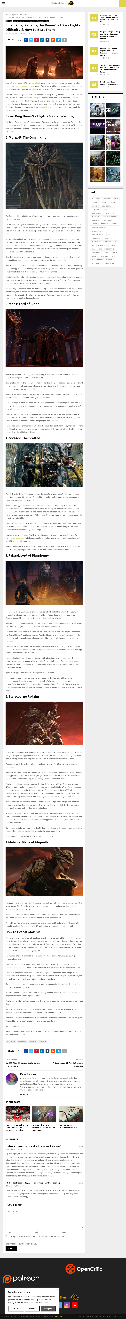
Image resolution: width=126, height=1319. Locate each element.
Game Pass (95, 209)
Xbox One (109, 259)
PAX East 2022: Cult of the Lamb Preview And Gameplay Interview (17, 1128)
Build (116, 199)
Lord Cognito (107, 220)
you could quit (18, 538)
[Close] (57, 1289)
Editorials (9, 21)
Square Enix (96, 252)
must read (42, 1042)
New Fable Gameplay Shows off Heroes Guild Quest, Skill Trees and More (109, 18)
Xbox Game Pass (97, 259)
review (113, 245)
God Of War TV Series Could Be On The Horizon (23, 1064)
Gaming (15, 21)
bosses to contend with (24, 86)
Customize (16, 1309)
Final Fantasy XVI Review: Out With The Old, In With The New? (33, 1146)
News (109, 1317)
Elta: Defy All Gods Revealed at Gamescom (109, 83)
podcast (108, 242)
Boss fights (11, 1042)
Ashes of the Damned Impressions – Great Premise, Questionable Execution (109, 52)
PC (26, 21)
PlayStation (96, 238)
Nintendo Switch (97, 231)
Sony (100, 249)
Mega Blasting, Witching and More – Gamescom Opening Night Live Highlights (110, 35)
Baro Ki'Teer (96, 199)
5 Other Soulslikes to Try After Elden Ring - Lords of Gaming (33, 1183)
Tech (115, 1317)
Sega (93, 249)
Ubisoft (94, 256)
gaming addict (97, 213)
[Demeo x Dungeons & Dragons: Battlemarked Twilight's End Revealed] (113, 126)
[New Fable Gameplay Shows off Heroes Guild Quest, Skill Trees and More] (97, 143)
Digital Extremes (106, 206)
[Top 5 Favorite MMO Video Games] (113, 143)
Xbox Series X (109, 263)
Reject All (32, 1309)
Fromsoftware (56, 83)
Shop (120, 1317)
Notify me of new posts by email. (21, 1244)
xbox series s (96, 263)
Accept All (48, 1309)
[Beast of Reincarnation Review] (97, 175)
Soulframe (110, 249)
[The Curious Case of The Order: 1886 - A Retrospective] (97, 159)
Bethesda (107, 199)
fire (29, 526)
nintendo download (99, 227)
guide (107, 213)
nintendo (115, 224)
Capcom (94, 202)
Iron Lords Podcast (110, 217)
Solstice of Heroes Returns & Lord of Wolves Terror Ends (43, 1128)
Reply (81, 1146)
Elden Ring (32, 1042)
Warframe (104, 256)
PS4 (116, 242)
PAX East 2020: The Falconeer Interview (68, 1127)
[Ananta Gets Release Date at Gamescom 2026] (97, 110)
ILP (114, 213)
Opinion (22, 21)
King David (95, 220)
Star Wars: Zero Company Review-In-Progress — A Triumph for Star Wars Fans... (110, 68)
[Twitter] (59, 1305)
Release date (102, 245)
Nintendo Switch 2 (98, 234)
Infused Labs (58, 1316)
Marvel (94, 224)
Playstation (32, 21)
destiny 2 (113, 202)
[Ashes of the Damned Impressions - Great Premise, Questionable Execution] (113, 159)
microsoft (104, 224)
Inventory (95, 217)
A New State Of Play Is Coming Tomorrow (68, 1064)
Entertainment (100, 1317)
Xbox (47, 21)
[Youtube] (75, 1305)
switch (114, 252)
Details (94, 206)
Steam (106, 252)
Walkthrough (40, 21)
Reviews (90, 1317)
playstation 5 (96, 242)
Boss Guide (22, 1042)
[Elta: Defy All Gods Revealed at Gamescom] (113, 175)
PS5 (93, 245)
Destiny (103, 202)
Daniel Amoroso (13, 34)
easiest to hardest (50, 107)
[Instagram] (67, 1305)
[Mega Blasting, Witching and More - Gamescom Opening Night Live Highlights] (97, 126)
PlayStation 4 (108, 238)
